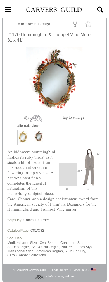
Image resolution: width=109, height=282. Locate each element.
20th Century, (76, 251)
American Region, (50, 251)
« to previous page (34, 23)
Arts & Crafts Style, (46, 247)
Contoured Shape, (74, 243)
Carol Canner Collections (26, 255)
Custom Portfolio (76, 25)
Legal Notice (60, 269)
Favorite (89, 25)
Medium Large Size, (22, 243)
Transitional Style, (20, 251)
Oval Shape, (49, 243)
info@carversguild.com (60, 276)
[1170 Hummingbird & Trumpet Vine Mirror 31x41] (54, 111)
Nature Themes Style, (77, 247)
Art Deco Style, (18, 247)
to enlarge (73, 117)
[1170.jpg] (38, 137)
